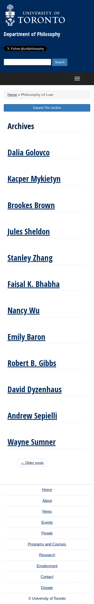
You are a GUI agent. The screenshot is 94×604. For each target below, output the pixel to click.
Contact (47, 576)
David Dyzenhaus (35, 389)
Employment (47, 566)
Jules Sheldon (29, 231)
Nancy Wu (24, 310)
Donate (47, 587)
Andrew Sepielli (32, 415)
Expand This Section (47, 108)
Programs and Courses (47, 544)
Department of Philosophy (32, 34)
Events (47, 522)
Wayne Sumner (32, 441)
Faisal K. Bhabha (34, 283)
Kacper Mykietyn (34, 178)
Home (12, 95)
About (47, 500)
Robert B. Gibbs (32, 363)
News (47, 511)
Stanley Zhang (30, 257)
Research (47, 555)
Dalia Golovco (29, 152)
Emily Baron (26, 336)
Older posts (32, 463)
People (47, 533)
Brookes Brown (31, 205)
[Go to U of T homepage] (35, 15)
